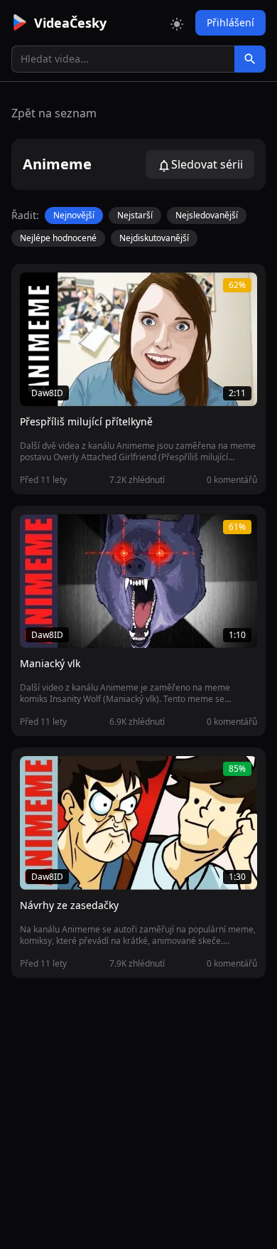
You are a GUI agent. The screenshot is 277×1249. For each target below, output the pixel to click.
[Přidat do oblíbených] (37, 291)
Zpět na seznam (54, 113)
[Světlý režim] (177, 23)
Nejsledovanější (206, 215)
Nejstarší (135, 215)
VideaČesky (70, 22)
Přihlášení (230, 22)
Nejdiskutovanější (154, 238)
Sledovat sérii (207, 164)
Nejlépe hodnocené (58, 238)
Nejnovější (73, 215)
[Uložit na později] (62, 291)
